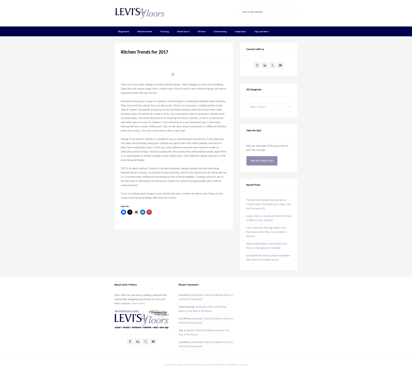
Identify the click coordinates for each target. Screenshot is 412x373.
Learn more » (138, 303)
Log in (244, 365)
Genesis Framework (215, 365)
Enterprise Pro (192, 365)
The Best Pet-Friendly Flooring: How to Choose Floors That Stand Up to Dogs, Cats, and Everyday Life (268, 204)
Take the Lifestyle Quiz (262, 161)
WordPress (233, 365)
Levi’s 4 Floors (140, 12)
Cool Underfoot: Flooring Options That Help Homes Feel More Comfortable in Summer (266, 232)
